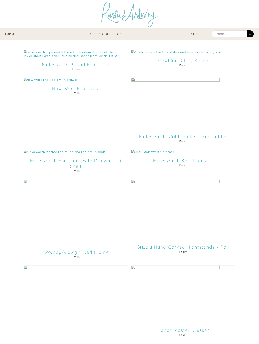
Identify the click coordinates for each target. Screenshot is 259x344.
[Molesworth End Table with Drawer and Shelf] (64, 152)
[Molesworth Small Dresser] (152, 152)
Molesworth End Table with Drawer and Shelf (75, 163)
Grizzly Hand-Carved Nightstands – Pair (183, 247)
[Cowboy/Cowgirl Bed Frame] (68, 182)
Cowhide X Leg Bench (183, 60)
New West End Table (76, 88)
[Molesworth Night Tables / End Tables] (175, 80)
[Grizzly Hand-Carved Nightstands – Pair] (175, 182)
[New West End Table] (51, 80)
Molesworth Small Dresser (183, 160)
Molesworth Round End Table (76, 64)
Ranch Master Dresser (183, 330)
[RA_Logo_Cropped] (129, 3)
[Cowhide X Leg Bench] (176, 52)
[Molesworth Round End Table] (76, 52)
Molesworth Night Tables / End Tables (183, 136)
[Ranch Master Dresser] (175, 267)
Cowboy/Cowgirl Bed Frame (76, 252)
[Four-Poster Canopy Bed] (68, 267)
